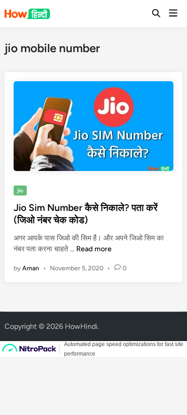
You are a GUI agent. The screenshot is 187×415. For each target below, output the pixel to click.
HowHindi (81, 326)
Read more (94, 248)
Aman (30, 268)
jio (20, 190)
